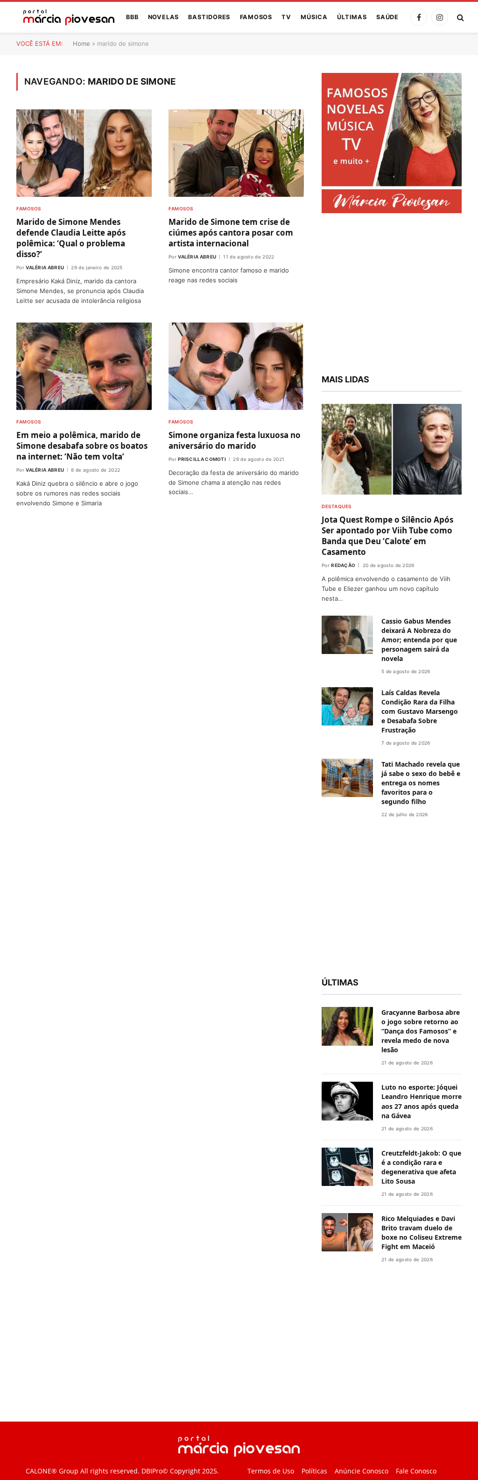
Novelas (163, 17)
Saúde (387, 17)
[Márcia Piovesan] (64, 17)
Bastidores (209, 17)
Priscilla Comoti (202, 459)
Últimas (351, 17)
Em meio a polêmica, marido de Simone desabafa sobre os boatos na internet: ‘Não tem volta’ (82, 446)
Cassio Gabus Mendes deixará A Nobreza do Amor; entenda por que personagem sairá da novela (419, 640)
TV (286, 17)
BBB (132, 17)
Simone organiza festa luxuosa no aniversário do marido (235, 440)
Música (314, 17)
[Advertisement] (392, 295)
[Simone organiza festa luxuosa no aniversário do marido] (236, 366)
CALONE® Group (52, 1470)
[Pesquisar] (459, 17)
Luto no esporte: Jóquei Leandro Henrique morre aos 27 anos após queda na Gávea (421, 1101)
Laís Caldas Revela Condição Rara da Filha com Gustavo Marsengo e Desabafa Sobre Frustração (419, 711)
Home (81, 43)
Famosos (256, 17)
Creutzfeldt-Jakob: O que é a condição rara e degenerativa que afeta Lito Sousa (421, 1167)
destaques (336, 506)
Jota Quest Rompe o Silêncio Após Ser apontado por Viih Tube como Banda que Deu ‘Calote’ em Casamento (387, 535)
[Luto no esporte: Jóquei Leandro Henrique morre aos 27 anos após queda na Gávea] (347, 1101)
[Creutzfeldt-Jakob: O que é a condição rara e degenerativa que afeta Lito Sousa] (347, 1167)
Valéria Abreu (45, 267)
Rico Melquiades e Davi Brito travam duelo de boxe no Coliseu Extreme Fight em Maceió (421, 1232)
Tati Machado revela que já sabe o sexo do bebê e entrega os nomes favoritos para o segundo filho (420, 783)
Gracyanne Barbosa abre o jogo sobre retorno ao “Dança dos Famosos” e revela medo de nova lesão (420, 1031)
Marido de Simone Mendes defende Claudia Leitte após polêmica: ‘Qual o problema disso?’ (71, 237)
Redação (343, 565)
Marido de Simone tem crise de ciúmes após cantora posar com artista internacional (231, 232)
